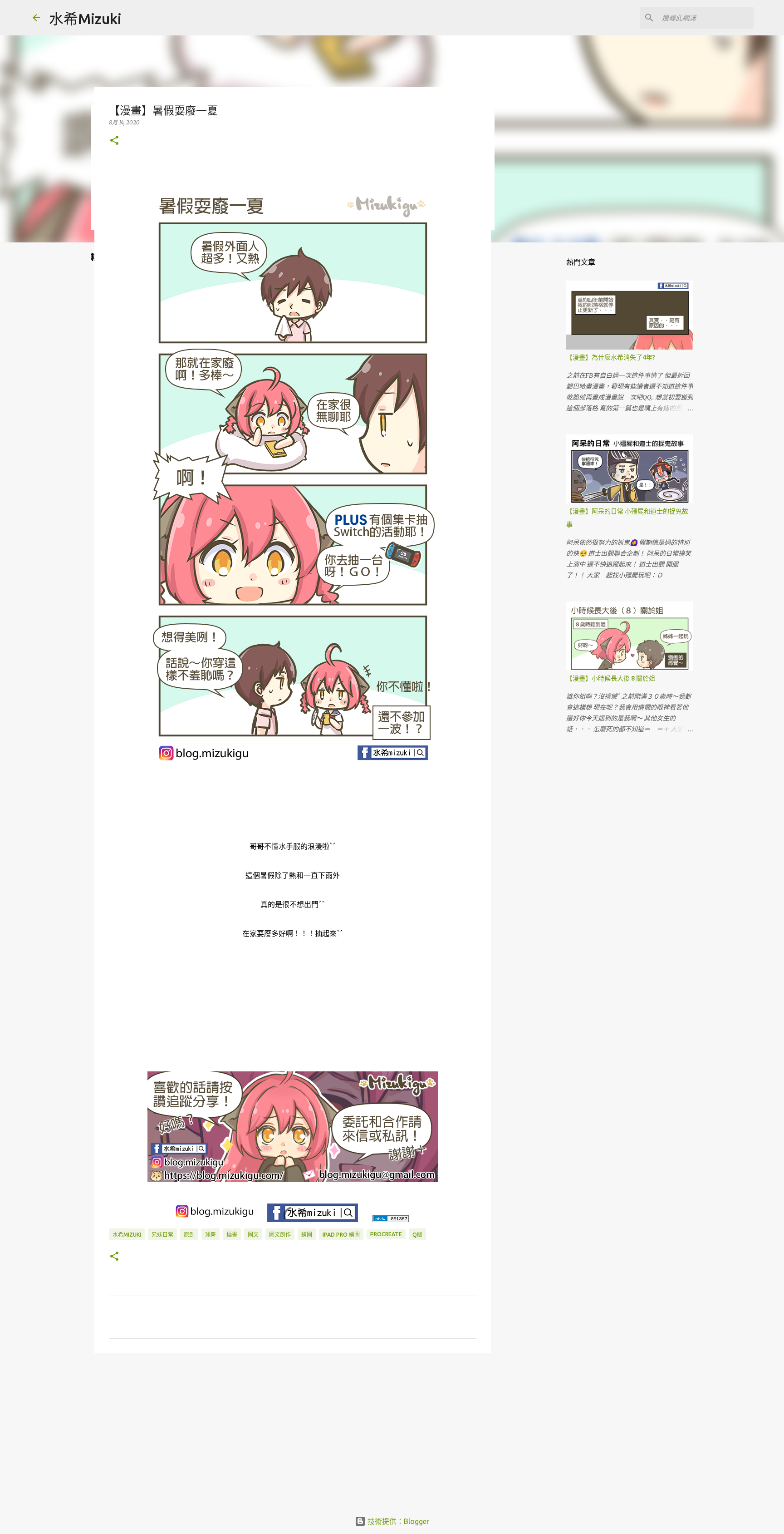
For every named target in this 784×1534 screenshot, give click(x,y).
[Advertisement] (293, 1430)
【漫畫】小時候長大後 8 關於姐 (610, 678)
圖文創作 (280, 1235)
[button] (114, 141)
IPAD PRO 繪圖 (341, 1235)
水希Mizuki (85, 18)
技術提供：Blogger (397, 1521)
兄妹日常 (162, 1235)
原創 (189, 1235)
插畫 (231, 1235)
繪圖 (306, 1235)
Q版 (417, 1235)
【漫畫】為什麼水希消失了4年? (610, 357)
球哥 (210, 1235)
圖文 (253, 1235)
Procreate (386, 1234)
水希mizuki (127, 1235)
